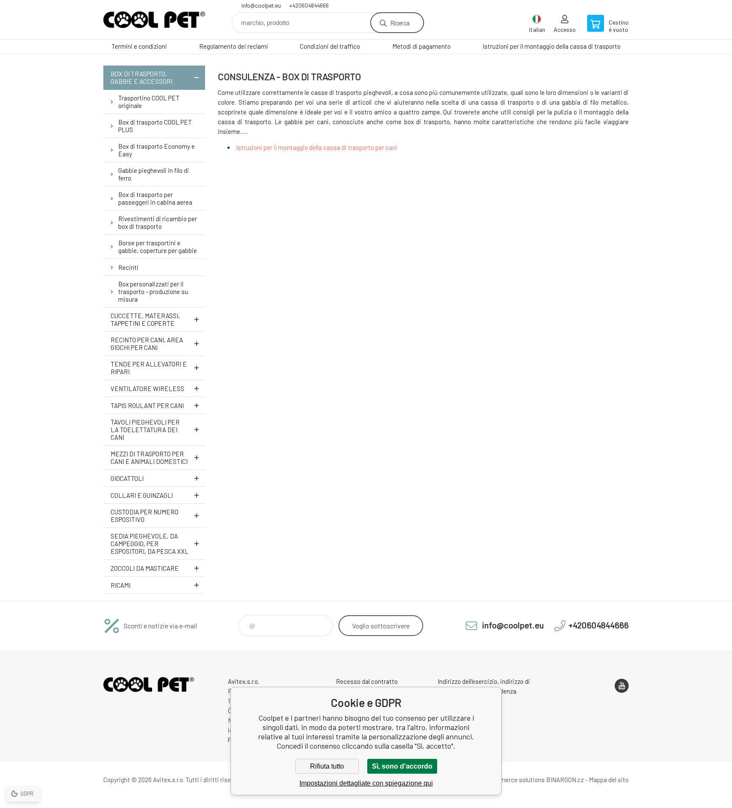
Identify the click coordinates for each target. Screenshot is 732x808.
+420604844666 (309, 5)
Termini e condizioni (139, 46)
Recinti (128, 267)
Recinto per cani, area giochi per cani (147, 343)
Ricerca (399, 23)
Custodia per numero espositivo (144, 515)
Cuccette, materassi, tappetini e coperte (145, 319)
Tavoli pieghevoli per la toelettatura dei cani (145, 429)
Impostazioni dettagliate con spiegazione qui (366, 783)
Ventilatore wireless (147, 388)
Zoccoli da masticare (145, 568)
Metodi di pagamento (421, 46)
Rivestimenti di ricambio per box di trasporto (157, 222)
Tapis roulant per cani (147, 405)
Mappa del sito (609, 779)
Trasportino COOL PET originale (149, 101)
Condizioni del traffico (330, 46)
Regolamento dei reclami (233, 46)
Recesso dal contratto (367, 681)
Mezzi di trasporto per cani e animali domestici (149, 457)
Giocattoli (127, 478)
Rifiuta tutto (327, 766)
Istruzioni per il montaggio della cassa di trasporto (551, 46)
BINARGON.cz (565, 779)
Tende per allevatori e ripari (149, 367)
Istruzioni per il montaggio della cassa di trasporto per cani (316, 147)
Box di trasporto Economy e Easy (156, 150)
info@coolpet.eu (261, 5)
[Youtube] (622, 686)
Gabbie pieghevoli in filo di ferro (153, 174)
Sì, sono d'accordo (402, 766)
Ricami (120, 585)
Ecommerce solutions (514, 779)
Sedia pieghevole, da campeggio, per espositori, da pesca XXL (150, 543)
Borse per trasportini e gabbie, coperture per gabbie (157, 246)
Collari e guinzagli (142, 495)
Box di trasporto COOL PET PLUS (155, 125)
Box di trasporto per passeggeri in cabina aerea (155, 198)
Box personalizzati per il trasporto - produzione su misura (153, 291)
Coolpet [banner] (154, 19)
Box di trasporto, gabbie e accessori (141, 77)
